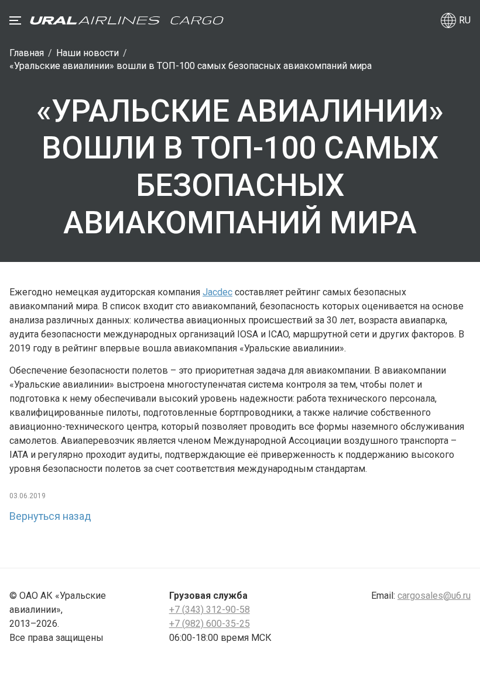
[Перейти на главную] (127, 20)
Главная (26, 52)
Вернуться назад (50, 516)
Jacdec (217, 292)
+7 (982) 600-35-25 (209, 623)
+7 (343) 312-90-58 (209, 609)
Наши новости (87, 52)
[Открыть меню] (15, 20)
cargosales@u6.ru (434, 595)
